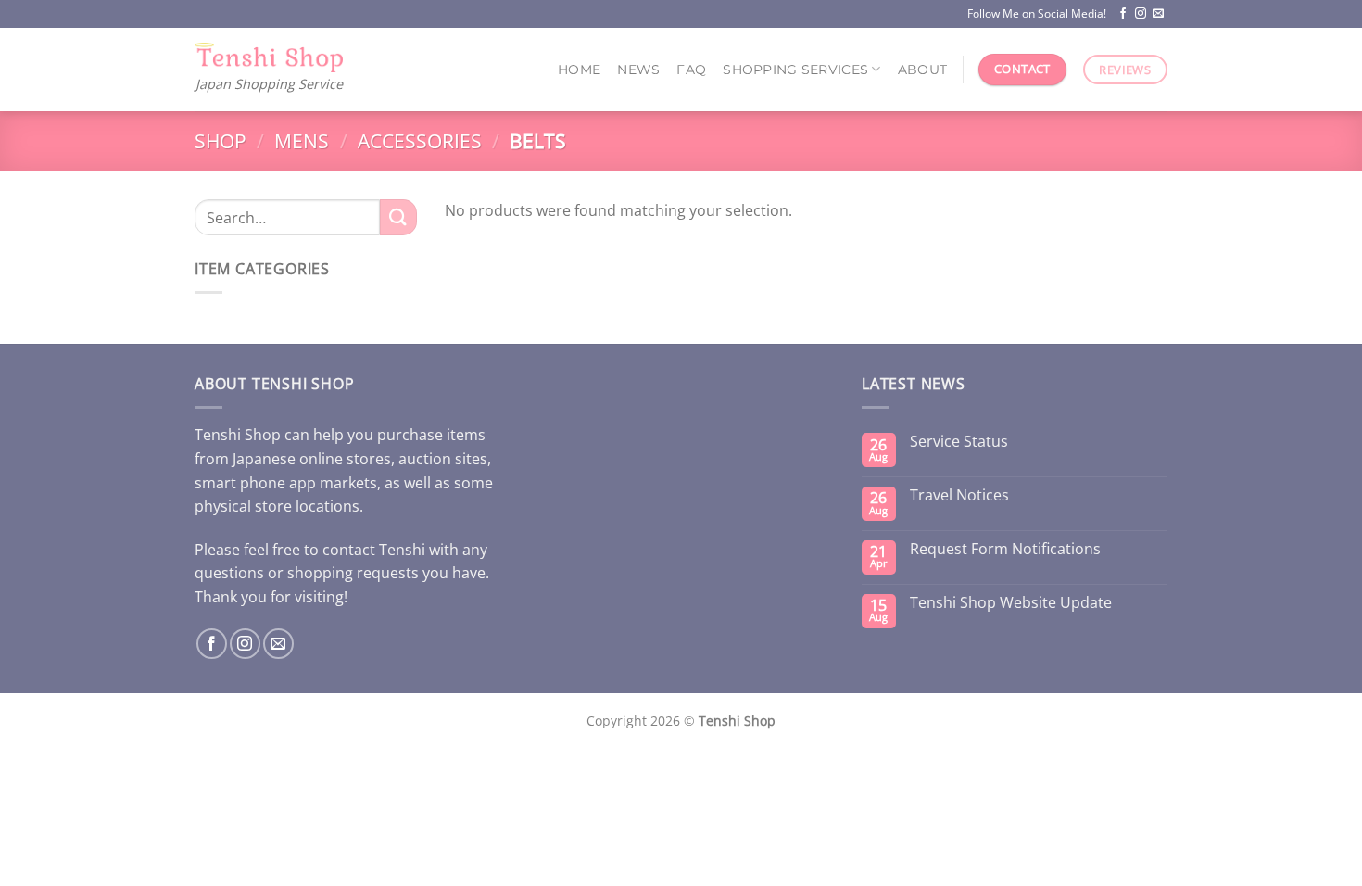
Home (579, 69)
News (638, 69)
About (922, 69)
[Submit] (398, 217)
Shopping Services (795, 69)
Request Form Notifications (1005, 549)
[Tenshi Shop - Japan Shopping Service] (269, 58)
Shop (220, 141)
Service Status (959, 441)
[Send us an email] (1158, 13)
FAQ (691, 69)
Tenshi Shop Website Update (1011, 603)
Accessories (420, 141)
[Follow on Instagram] (1140, 13)
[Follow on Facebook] (1123, 13)
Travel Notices (959, 495)
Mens (301, 141)
